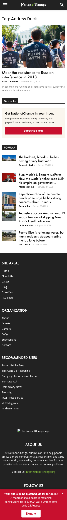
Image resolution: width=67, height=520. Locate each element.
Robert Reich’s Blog (13, 365)
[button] (62, 5)
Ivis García (24, 244)
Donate (6, 323)
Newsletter (8, 276)
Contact (6, 345)
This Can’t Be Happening (16, 370)
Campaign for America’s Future (20, 376)
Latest (5, 281)
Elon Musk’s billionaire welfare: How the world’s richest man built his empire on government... (41, 178)
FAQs (5, 334)
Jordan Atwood (26, 225)
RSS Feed (7, 297)
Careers (6, 328)
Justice (6, 66)
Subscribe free (33, 130)
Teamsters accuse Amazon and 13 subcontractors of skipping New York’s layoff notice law (42, 217)
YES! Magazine (10, 403)
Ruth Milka (25, 206)
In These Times (11, 408)
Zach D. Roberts (10, 81)
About (5, 318)
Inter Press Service (12, 397)
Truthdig (6, 392)
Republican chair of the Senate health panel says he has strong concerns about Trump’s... (40, 198)
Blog (4, 287)
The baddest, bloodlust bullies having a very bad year (39, 159)
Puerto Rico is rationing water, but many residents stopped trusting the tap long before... (41, 236)
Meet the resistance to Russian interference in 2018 (28, 74)
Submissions (9, 339)
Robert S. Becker (27, 165)
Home (5, 270)
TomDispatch (10, 381)
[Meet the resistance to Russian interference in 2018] (33, 46)
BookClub (7, 292)
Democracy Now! (12, 387)
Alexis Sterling (26, 186)
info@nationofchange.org (40, 471)
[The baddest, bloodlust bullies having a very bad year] (9, 158)
